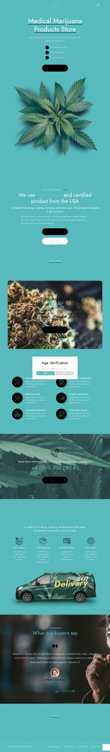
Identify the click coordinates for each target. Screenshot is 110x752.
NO (64, 373)
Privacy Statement (82, 747)
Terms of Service (69, 747)
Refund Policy (95, 747)
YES (45, 373)
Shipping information (54, 747)
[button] (42, 691)
